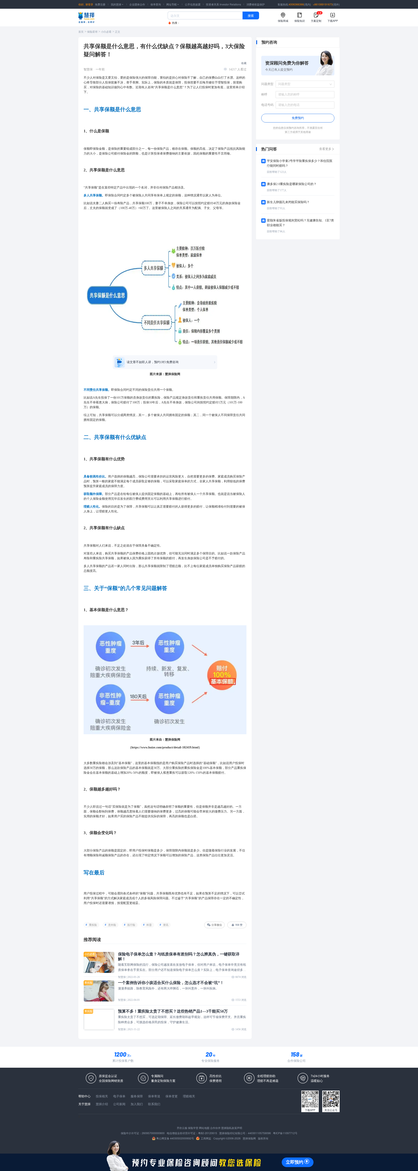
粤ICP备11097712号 (285, 1133)
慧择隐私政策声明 (231, 1128)
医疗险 (131, 924)
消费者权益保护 (255, 4)
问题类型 (267, 84)
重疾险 (93, 924)
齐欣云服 (182, 1128)
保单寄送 (154, 1096)
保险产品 (163, 148)
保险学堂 (193, 1128)
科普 (149, 924)
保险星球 (92, 31)
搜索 (251, 15)
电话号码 (267, 105)
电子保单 (119, 1096)
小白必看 (106, 31)
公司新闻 (119, 1104)
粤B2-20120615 (207, 1133)
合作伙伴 (215, 1128)
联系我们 (154, 1104)
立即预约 (294, 1162)
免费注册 (100, 4)
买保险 (237, 476)
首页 (81, 31)
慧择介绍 (102, 1104)
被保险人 (138, 195)
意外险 (112, 924)
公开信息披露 (193, 4)
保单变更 (171, 1096)
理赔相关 (189, 1096)
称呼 (264, 94)
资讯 (165, 924)
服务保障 (137, 1096)
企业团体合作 (137, 4)
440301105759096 (259, 1133)
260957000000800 (153, 1133)
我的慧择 (117, 4)
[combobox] (303, 84)
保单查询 (155, 4)
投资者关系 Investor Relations (223, 4)
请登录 (89, 4)
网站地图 (204, 1128)
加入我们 (137, 1104)
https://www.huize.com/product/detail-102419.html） (166, 747)
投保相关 (102, 1096)
